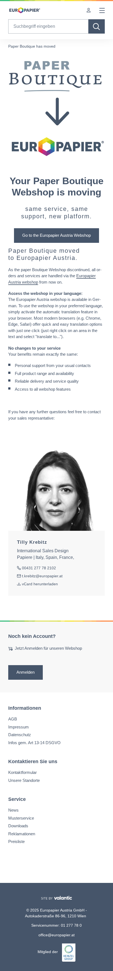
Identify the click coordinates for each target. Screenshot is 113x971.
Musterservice (21, 817)
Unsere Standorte (24, 780)
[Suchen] (96, 26)
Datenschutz (19, 734)
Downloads (18, 825)
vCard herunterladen (40, 584)
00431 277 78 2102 (36, 568)
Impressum (18, 726)
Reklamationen (21, 833)
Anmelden (25, 672)
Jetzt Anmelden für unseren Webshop (48, 648)
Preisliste (16, 841)
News (13, 810)
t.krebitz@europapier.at (40, 576)
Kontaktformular (22, 772)
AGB (12, 719)
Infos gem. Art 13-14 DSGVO (34, 742)
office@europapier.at (56, 934)
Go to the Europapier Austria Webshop (56, 235)
